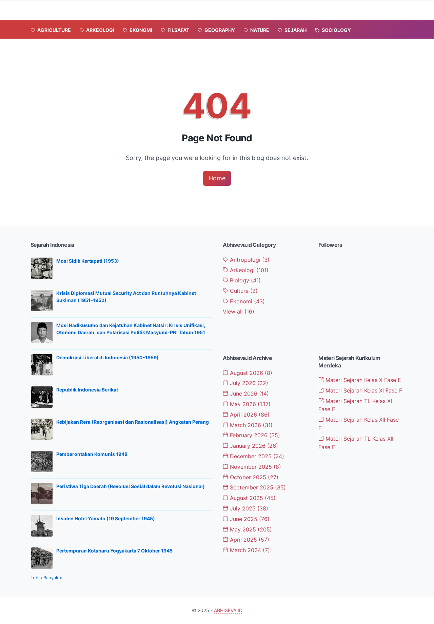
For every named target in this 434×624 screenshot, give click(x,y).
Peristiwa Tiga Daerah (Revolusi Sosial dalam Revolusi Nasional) (130, 486)
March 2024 (249, 550)
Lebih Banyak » (46, 577)
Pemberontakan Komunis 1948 (91, 454)
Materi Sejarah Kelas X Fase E (362, 380)
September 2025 (257, 487)
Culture (243, 290)
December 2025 (256, 456)
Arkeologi (248, 270)
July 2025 (248, 508)
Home (217, 178)
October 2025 (253, 477)
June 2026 (248, 393)
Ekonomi (246, 301)
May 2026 (249, 404)
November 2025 (254, 466)
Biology (244, 280)
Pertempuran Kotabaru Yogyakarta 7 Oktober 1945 (114, 550)
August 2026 (250, 372)
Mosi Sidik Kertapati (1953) (87, 261)
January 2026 (253, 445)
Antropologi (249, 259)
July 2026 (248, 383)
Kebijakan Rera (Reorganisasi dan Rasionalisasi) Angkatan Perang (132, 422)
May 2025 (250, 529)
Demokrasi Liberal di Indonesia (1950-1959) (107, 357)
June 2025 (249, 519)
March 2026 (250, 425)
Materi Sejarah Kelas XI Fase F (363, 390)
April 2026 (249, 414)
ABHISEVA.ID (228, 610)
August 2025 (252, 498)
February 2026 (254, 435)
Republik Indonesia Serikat (87, 389)
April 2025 (248, 539)
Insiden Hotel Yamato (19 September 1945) (105, 518)
